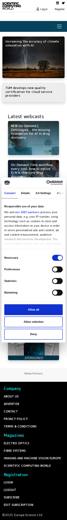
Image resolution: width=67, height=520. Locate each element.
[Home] (16, 6)
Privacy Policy (16, 419)
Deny (33, 334)
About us (11, 396)
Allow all (33, 309)
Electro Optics (16, 443)
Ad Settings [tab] (43, 193)
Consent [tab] (9, 193)
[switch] (57, 269)
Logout (10, 490)
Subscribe (12, 497)
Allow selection (34, 321)
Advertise (11, 404)
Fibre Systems (15, 451)
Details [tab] (25, 193)
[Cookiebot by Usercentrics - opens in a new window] (47, 182)
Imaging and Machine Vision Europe (32, 458)
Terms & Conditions (20, 426)
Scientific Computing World (27, 466)
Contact (11, 411)
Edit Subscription (18, 505)
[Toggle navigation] (59, 26)
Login (8, 482)
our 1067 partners (27, 212)
